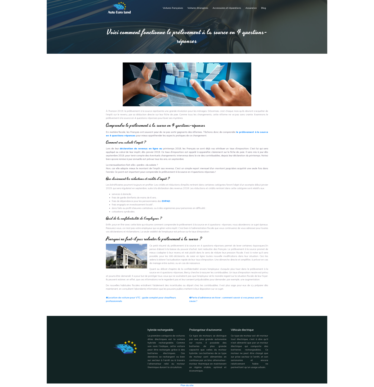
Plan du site (187, 385)
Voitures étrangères (197, 7)
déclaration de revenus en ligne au (141, 148)
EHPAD (166, 201)
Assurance (251, 7)
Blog (263, 7)
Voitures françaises (173, 7)
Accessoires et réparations (227, 7)
